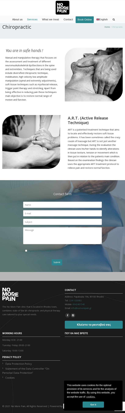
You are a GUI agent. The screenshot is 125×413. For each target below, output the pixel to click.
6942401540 (79, 304)
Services (32, 19)
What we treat (50, 19)
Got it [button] (93, 404)
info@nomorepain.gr (81, 308)
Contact (68, 19)
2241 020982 (75, 300)
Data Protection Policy (18, 363)
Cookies (10, 377)
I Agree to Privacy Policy (40, 251)
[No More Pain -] (62, 3)
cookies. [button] (90, 396)
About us (17, 19)
